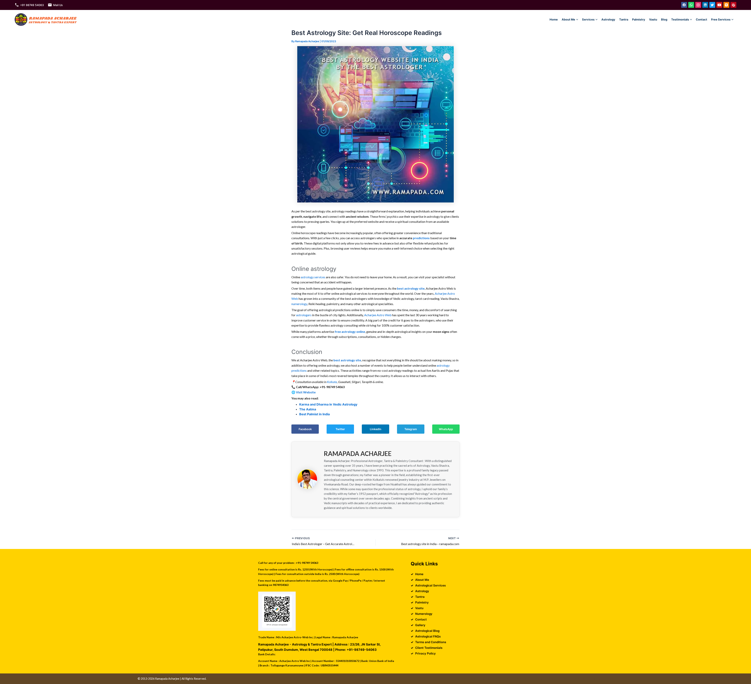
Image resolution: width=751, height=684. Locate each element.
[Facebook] (684, 5)
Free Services (720, 19)
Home (554, 19)
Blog (664, 19)
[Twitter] (712, 5)
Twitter (340, 429)
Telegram (410, 429)
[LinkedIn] (705, 5)
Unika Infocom (494, 678)
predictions (421, 238)
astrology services (313, 277)
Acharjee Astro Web (378, 315)
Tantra (623, 19)
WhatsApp (446, 429)
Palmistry (638, 19)
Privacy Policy (425, 653)
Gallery (420, 625)
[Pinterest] (733, 5)
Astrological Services (430, 585)
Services (588, 19)
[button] (577, 19)
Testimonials (680, 19)
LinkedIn (375, 429)
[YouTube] (719, 5)
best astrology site (411, 288)
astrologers (304, 315)
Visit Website (306, 392)
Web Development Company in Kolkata (530, 678)
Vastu (653, 19)
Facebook (305, 429)
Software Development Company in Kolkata (585, 678)
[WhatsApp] (691, 5)
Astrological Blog (427, 631)
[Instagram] (698, 5)
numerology (299, 304)
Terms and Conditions (430, 642)
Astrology (608, 19)
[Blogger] (726, 5)
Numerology (423, 614)
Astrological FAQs (428, 636)
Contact (701, 19)
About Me (568, 19)
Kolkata (332, 382)
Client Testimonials (428, 648)
